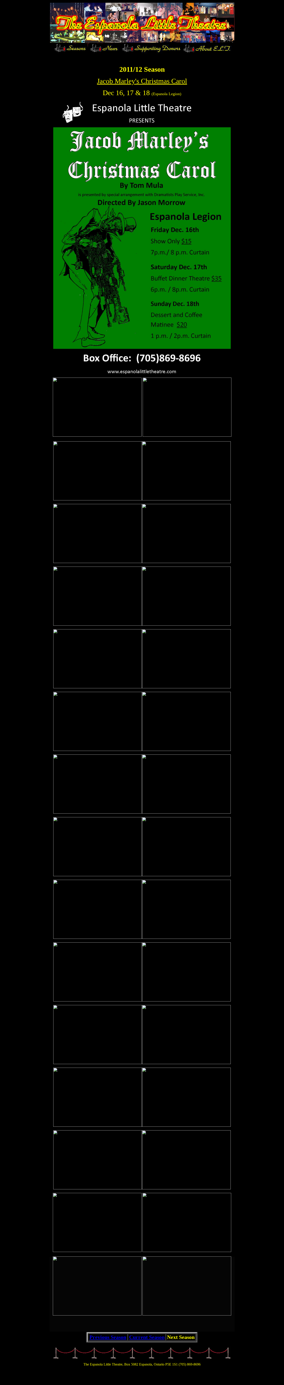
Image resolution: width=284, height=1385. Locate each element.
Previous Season (107, 1337)
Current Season (147, 1337)
